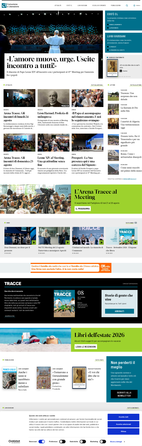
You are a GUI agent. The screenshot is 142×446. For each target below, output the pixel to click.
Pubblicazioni (115, 5)
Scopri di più (10, 316)
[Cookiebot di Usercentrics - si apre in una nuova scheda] (14, 441)
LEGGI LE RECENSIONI (86, 346)
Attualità (58, 5)
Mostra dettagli (116, 442)
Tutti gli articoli (97, 85)
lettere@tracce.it (129, 179)
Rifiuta (123, 431)
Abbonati (119, 311)
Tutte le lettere (135, 85)
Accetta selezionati (123, 424)
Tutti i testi (99, 360)
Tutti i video (130, 222)
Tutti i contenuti (133, 408)
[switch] (62, 441)
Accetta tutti (123, 417)
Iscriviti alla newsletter (124, 394)
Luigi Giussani (82, 5)
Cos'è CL (69, 5)
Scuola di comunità (99, 5)
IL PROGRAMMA (83, 208)
